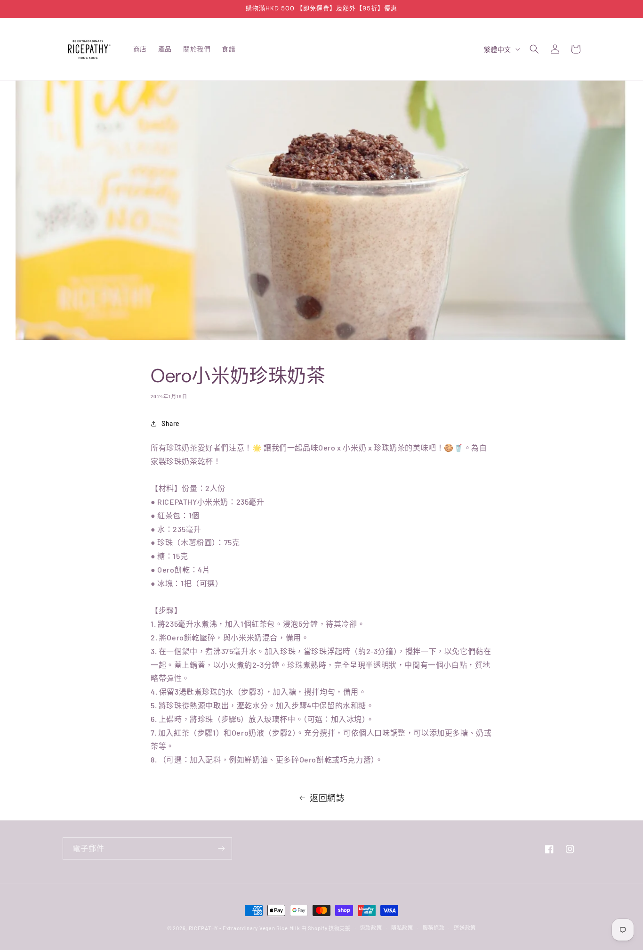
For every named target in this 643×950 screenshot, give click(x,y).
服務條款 (434, 928)
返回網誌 (327, 798)
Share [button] (170, 423)
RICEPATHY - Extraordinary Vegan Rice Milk (245, 928)
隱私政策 (402, 928)
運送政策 (465, 928)
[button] (534, 49)
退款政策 (371, 928)
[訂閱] (221, 848)
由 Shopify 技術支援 (326, 928)
